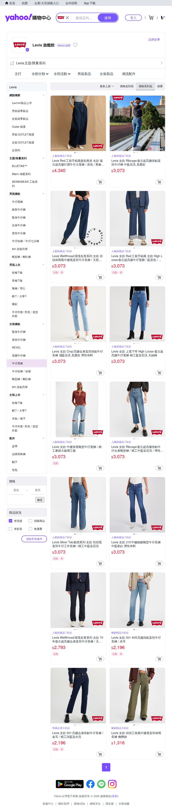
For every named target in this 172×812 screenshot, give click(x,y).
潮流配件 (129, 73)
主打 (18, 73)
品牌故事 (154, 39)
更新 (114, 796)
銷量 (160, 86)
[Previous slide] (53, 123)
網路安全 (95, 803)
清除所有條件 (34, 539)
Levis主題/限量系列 (31, 63)
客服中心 (48, 803)
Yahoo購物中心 (28, 18)
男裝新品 (84, 73)
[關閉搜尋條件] (67, 17)
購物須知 (79, 803)
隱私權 (110, 803)
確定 (40, 500)
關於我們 (63, 803)
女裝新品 (106, 73)
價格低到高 (127, 86)
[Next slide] (103, 123)
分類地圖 (124, 803)
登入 (133, 17)
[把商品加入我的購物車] (100, 182)
